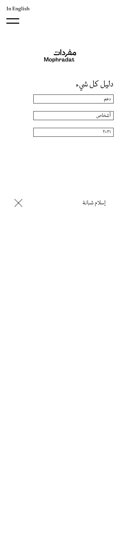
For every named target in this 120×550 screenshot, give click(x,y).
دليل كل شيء (95, 84)
